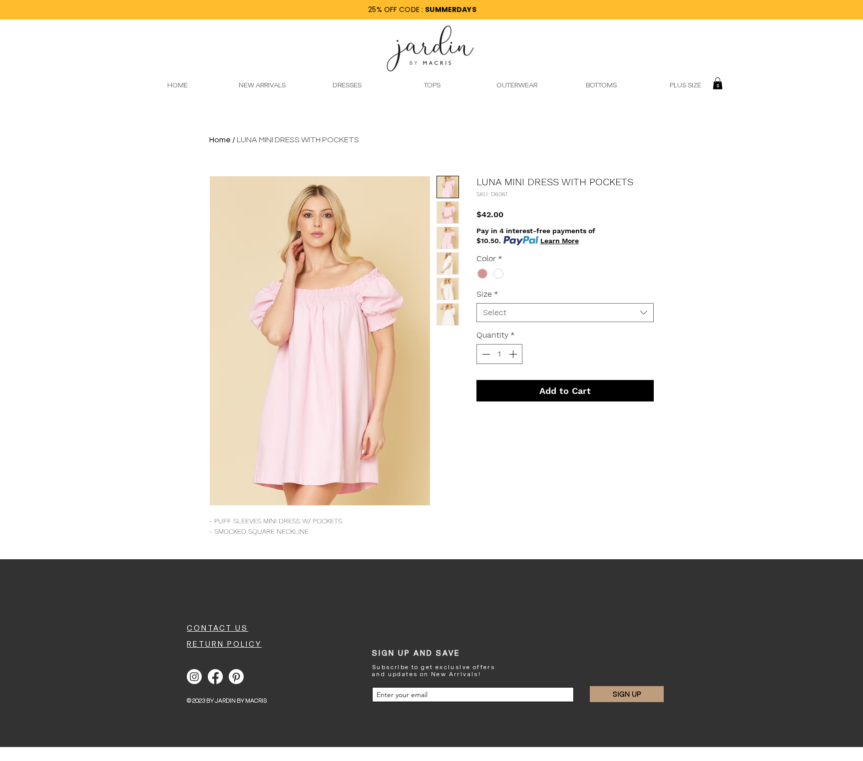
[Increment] (514, 354)
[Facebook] (215, 676)
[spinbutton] (499, 354)
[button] (718, 83)
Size (487, 294)
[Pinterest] (236, 676)
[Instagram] (194, 676)
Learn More (559, 241)
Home (220, 140)
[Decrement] (485, 354)
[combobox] (565, 312)
